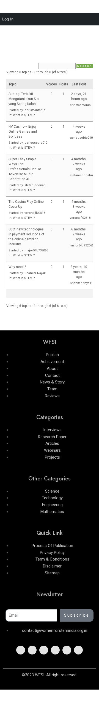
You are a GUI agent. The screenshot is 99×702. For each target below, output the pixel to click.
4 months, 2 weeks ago (79, 164)
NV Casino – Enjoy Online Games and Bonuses (23, 131)
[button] (49, 43)
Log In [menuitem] (7, 19)
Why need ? (17, 267)
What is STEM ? (24, 115)
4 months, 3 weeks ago (79, 207)
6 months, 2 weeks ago (79, 234)
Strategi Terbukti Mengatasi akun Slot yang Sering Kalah (24, 99)
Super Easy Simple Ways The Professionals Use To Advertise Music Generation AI (25, 169)
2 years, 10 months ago (78, 272)
